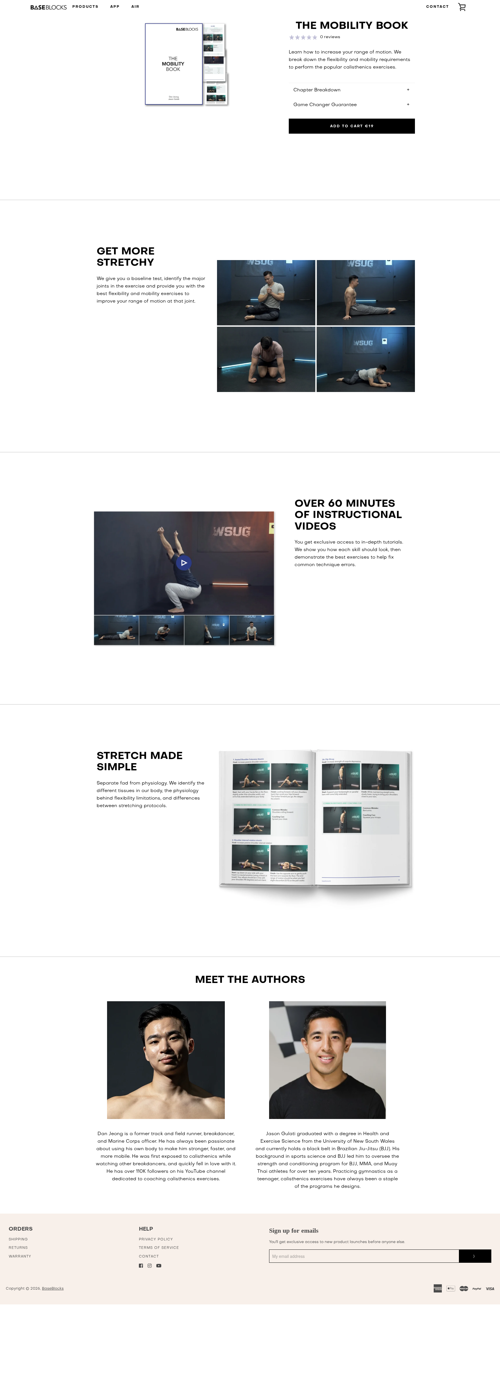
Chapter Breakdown (317, 90)
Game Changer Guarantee (325, 105)
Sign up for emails (294, 1230)
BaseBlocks (53, 1289)
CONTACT (437, 7)
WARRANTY (20, 1256)
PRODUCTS (85, 7)
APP (115, 7)
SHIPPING (18, 1239)
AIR (135, 7)
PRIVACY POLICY (156, 1239)
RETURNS (18, 1248)
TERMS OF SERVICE (159, 1248)
